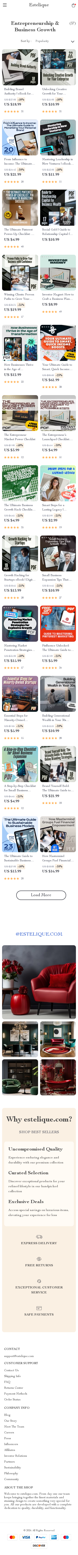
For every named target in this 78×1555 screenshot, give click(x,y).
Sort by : (26, 41)
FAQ (7, 1382)
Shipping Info (12, 1376)
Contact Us (11, 1370)
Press (7, 1438)
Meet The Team (14, 1426)
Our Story (10, 1421)
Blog (7, 1415)
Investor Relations (15, 1456)
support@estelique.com (19, 1356)
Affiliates (9, 1450)
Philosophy (11, 1473)
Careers (9, 1432)
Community (11, 1479)
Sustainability (12, 1467)
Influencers (11, 1444)
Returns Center (13, 1388)
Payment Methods (15, 1393)
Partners (9, 1461)
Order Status (12, 1399)
